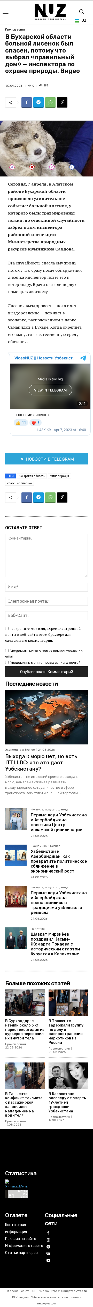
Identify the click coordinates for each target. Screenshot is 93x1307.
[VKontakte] (48, 1254)
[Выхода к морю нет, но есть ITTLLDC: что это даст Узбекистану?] (46, 717)
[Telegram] (38, 102)
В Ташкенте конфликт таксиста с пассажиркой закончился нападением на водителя (24, 1105)
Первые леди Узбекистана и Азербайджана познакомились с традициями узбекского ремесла (59, 902)
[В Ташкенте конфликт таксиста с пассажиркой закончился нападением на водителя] (25, 1075)
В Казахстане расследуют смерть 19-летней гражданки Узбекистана (67, 1102)
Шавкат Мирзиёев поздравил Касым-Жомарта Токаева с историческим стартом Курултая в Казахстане (55, 944)
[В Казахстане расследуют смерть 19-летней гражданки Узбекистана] (68, 1075)
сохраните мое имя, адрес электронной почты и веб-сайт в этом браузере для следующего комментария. (43, 634)
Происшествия (15, 29)
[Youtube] (48, 1260)
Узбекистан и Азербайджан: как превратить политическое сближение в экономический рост (59, 861)
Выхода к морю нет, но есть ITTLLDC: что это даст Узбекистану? (41, 762)
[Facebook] (26, 102)
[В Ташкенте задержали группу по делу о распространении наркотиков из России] (68, 1003)
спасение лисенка (19, 483)
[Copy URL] (62, 102)
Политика (38, 929)
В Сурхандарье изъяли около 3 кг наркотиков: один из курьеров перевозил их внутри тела (24, 1029)
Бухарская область (32, 476)
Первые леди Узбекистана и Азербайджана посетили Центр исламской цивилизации (59, 822)
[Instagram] (48, 1240)
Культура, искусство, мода (49, 809)
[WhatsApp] (50, 102)
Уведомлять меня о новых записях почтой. (46, 662)
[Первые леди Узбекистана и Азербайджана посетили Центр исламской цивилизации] (16, 819)
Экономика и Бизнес (20, 749)
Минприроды (59, 476)
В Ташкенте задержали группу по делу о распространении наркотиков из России (66, 1032)
